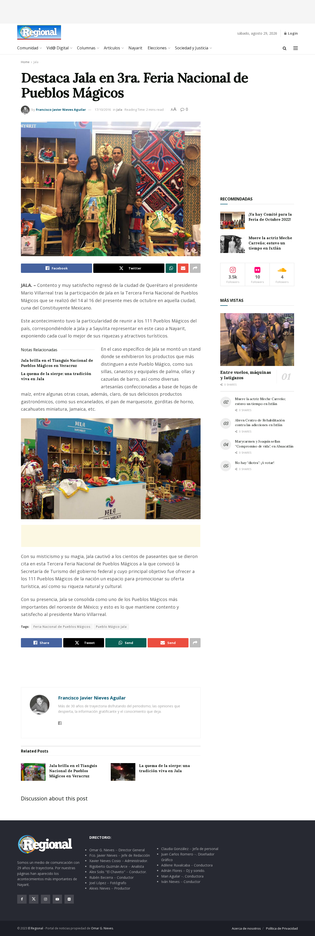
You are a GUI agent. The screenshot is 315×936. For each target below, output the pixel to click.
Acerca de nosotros (246, 928)
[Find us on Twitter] (33, 899)
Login (292, 33)
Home (25, 62)
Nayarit (135, 48)
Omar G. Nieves (102, 928)
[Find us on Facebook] (22, 899)
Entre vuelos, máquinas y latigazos (245, 375)
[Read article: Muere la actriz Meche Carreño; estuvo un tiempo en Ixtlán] (232, 244)
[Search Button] (284, 48)
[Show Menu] (295, 48)
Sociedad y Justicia (191, 48)
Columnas (86, 48)
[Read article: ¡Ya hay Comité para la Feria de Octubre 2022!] (232, 220)
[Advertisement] (157, 11)
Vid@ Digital (58, 48)
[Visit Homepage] (39, 32)
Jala (35, 62)
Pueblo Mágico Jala (111, 627)
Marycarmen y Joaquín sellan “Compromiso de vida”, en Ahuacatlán (264, 443)
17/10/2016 (102, 109)
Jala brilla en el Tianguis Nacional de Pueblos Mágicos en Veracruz (73, 770)
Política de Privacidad (282, 928)
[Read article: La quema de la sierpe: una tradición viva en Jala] (123, 772)
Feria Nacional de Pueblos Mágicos (61, 627)
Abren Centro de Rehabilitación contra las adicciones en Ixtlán (260, 422)
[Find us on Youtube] (57, 899)
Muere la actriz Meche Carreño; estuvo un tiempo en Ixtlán (270, 243)
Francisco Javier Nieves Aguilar (61, 109)
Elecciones (157, 48)
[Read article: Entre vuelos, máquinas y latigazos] (257, 339)
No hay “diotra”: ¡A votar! (254, 463)
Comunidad (27, 48)
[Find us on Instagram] (45, 899)
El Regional (35, 928)
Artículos (112, 48)
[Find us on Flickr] (69, 899)
